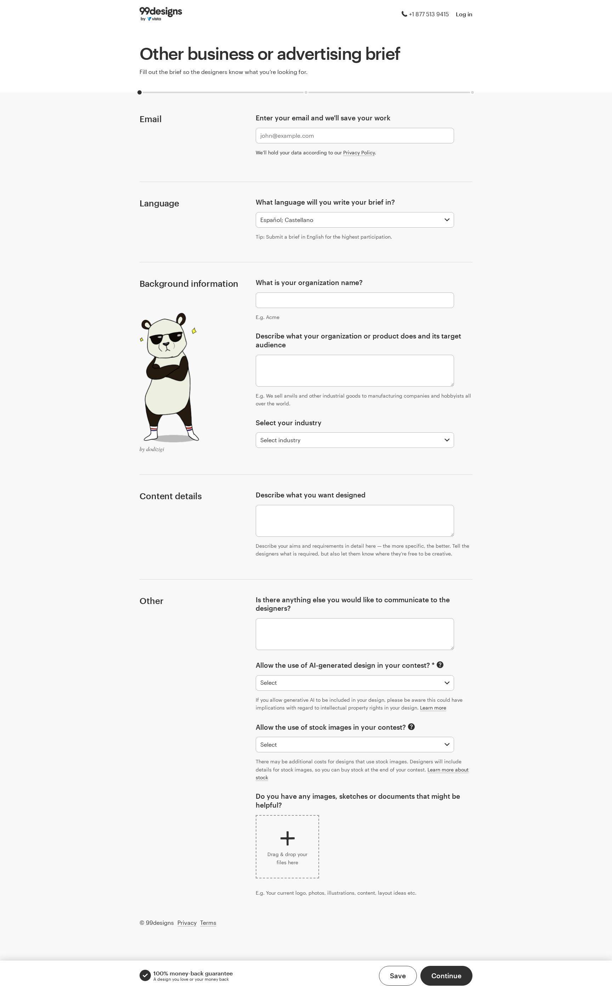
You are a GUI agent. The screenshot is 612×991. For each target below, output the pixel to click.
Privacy (187, 922)
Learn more (433, 708)
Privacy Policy (359, 152)
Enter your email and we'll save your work (323, 118)
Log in (464, 14)
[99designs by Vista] (161, 14)
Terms (208, 922)
